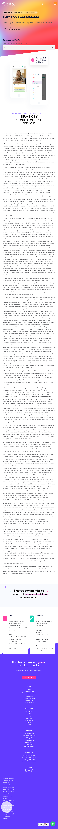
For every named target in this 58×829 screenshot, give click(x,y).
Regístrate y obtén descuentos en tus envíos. (19, 12)
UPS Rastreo (29, 742)
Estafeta (29, 717)
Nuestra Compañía (29, 755)
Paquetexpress (29, 720)
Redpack (29, 719)
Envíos (29, 689)
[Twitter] (29, 770)
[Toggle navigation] (55, 3)
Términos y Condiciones (29, 757)
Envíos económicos (29, 698)
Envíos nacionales (29, 691)
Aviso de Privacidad (29, 759)
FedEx (29, 715)
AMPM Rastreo (29, 746)
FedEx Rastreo (29, 739)
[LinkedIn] (32, 770)
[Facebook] (25, 770)
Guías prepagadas (29, 702)
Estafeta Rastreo (29, 741)
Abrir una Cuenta (29, 677)
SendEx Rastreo (29, 744)
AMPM (29, 722)
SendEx (29, 724)
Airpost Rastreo (29, 733)
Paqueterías (29, 711)
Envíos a (29, 695)
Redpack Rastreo (29, 737)
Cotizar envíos (29, 700)
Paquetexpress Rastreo (29, 735)
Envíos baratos (29, 696)
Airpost (29, 713)
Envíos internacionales (29, 693)
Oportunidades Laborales (29, 761)
